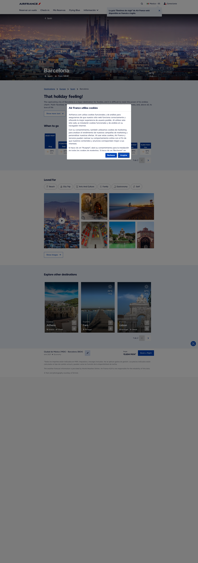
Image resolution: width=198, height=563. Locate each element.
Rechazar (111, 155)
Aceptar (123, 155)
